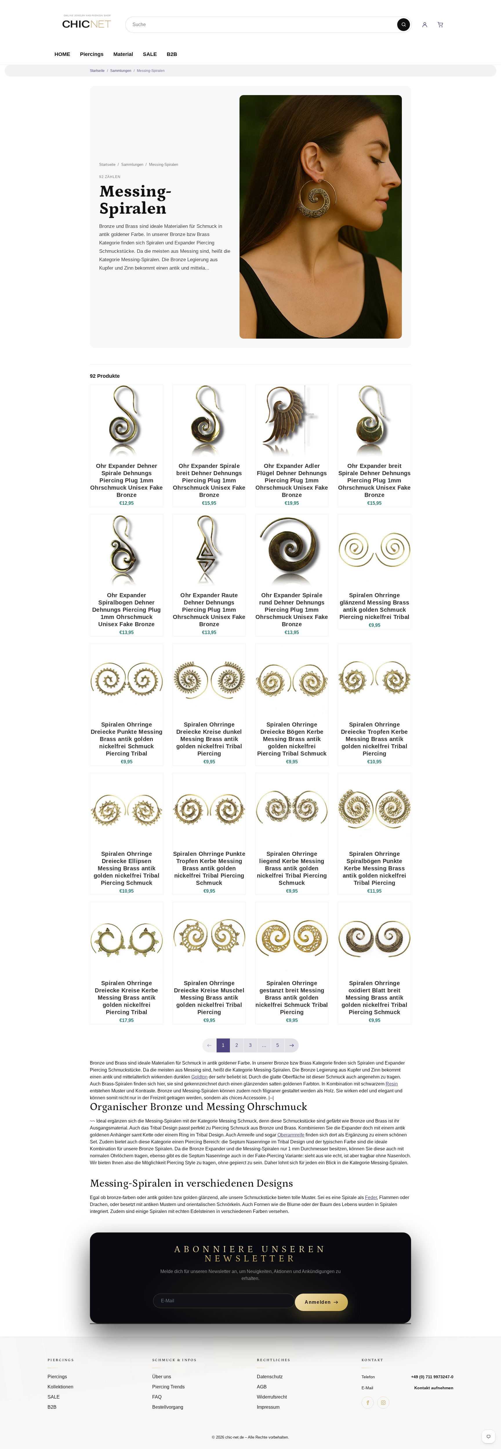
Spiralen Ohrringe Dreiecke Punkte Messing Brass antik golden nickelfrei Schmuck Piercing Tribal (127, 739)
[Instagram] (383, 1403)
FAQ (156, 1396)
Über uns (161, 1376)
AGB (262, 1386)
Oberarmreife (290, 1134)
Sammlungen (120, 71)
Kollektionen (60, 1386)
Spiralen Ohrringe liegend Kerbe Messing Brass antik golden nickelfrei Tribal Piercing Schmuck (292, 868)
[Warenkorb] (440, 25)
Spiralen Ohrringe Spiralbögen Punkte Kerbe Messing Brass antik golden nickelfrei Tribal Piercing (374, 868)
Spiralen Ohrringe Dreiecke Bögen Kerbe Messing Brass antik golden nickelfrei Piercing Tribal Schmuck (292, 739)
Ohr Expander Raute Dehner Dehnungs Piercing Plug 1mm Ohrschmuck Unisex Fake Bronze (209, 609)
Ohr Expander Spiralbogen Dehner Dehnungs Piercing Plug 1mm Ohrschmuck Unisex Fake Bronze (126, 609)
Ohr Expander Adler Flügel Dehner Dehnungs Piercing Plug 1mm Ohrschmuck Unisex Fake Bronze (291, 480)
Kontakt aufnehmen (433, 1388)
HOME (62, 54)
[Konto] (425, 25)
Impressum (268, 1407)
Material (123, 54)
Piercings (92, 54)
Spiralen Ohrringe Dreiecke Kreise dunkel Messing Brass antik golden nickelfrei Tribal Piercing (209, 739)
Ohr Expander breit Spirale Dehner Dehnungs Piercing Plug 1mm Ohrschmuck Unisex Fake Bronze (374, 480)
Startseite (97, 71)
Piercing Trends (168, 1386)
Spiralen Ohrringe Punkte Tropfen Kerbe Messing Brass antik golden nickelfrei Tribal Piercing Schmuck (209, 868)
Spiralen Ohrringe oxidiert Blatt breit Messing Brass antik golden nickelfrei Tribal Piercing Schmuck (374, 997)
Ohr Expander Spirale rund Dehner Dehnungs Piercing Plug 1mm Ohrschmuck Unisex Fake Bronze (291, 609)
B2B (172, 54)
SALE (150, 54)
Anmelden (318, 1302)
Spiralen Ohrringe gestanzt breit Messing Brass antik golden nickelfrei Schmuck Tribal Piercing (291, 997)
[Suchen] (403, 24)
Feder (371, 1197)
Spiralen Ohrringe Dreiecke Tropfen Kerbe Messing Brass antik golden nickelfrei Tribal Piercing (374, 739)
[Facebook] (368, 1403)
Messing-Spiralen (151, 71)
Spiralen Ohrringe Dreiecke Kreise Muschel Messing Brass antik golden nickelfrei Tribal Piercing (209, 997)
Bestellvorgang (167, 1407)
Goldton (199, 1076)
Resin (392, 1083)
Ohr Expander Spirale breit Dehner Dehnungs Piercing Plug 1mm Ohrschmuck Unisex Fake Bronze (209, 480)
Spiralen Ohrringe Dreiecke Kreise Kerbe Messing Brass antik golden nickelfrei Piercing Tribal (126, 997)
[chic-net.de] (86, 23)
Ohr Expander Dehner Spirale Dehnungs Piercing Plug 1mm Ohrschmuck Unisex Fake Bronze (126, 480)
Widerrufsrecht (272, 1396)
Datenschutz (270, 1376)
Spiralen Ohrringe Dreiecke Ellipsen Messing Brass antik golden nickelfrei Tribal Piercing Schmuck (126, 868)
